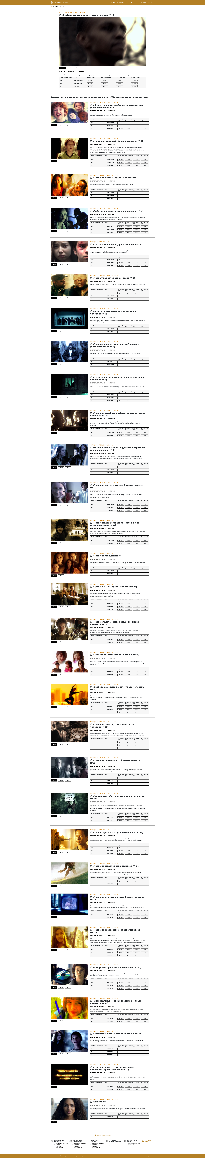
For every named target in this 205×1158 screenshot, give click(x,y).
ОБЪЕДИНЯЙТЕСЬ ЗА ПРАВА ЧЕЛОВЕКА (73, 12)
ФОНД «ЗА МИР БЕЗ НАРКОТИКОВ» (59, 1141)
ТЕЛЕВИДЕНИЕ (59, 6)
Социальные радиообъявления (60, 1147)
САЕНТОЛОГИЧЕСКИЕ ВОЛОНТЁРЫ (132, 1141)
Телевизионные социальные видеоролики (62, 1144)
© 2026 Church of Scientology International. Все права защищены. (68, 1156)
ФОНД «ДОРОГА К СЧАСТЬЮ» (94, 1141)
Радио (126, 2)
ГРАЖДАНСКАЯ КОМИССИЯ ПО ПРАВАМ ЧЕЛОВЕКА (115, 1142)
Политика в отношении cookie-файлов (119, 1156)
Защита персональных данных (100, 1156)
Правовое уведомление (147, 1156)
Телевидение (120, 2)
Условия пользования (134, 1156)
